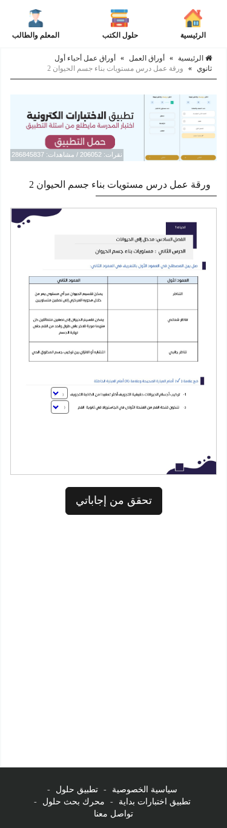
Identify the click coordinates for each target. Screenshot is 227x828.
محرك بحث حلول (73, 801)
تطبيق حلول (77, 789)
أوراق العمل (147, 58)
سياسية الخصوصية (144, 789)
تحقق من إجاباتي (114, 500)
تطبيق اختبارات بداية (155, 801)
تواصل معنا (113, 813)
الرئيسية (193, 35)
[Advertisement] (113, 640)
